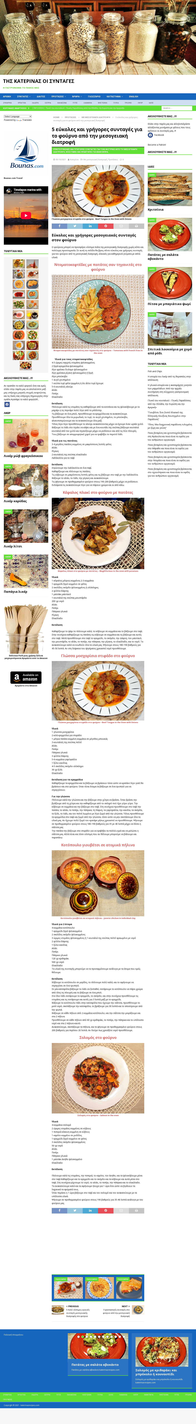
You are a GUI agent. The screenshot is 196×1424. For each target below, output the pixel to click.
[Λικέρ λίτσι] (26, 526)
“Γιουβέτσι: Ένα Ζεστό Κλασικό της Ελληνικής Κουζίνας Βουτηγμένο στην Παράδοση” (167, 416)
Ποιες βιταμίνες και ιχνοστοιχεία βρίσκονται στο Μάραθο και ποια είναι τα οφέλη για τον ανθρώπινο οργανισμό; (170, 448)
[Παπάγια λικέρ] (26, 571)
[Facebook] (7, 404)
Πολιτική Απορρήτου (13, 1334)
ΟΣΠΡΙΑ (48, 103)
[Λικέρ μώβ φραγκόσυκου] (26, 435)
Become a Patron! (157, 144)
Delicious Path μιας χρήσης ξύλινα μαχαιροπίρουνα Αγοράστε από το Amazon (26, 657)
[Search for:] (177, 108)
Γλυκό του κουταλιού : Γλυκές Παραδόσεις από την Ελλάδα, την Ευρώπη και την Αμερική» (169, 404)
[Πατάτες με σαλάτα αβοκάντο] (170, 234)
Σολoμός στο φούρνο (98, 1037)
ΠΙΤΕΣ (75, 103)
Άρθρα (76, 96)
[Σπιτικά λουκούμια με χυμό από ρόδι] (170, 329)
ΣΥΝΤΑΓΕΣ (22, 96)
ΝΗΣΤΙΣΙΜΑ (102, 103)
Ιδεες (151, 166)
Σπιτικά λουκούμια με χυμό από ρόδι (170, 351)
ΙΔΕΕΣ (151, 103)
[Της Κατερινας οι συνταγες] (98, 73)
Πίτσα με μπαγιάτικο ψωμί (169, 304)
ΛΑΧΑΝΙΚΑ (88, 103)
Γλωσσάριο (94, 96)
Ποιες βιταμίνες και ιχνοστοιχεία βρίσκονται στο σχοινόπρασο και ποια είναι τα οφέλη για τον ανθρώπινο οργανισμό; (170, 472)
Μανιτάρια (148, 1395)
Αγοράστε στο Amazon (26, 685)
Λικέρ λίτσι (13, 546)
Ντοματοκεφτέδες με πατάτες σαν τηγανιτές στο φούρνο (98, 267)
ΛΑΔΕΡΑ (35, 103)
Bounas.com (10, 178)
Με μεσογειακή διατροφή (95, 159)
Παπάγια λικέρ (15, 592)
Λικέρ (140, 103)
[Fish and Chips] (19, 264)
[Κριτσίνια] (170, 189)
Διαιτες (41, 96)
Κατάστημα (114, 96)
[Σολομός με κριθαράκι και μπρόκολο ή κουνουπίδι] (162, 1352)
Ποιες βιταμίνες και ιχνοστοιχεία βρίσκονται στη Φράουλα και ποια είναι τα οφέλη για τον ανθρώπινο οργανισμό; (170, 436)
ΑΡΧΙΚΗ (7, 96)
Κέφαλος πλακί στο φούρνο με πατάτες (98, 492)
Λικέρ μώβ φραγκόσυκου (23, 456)
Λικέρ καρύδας (15, 501)
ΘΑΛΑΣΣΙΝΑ (62, 103)
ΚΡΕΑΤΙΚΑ (22, 103)
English (133, 96)
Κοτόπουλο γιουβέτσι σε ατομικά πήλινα (98, 844)
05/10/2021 (61, 159)
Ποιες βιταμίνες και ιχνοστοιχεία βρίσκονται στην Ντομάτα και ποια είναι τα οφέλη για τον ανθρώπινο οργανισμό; (170, 460)
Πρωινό (128, 103)
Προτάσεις (57, 96)
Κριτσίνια (156, 209)
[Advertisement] (98, 1245)
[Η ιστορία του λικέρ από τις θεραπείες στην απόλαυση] (32, 264)
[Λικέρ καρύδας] (26, 481)
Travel (19, 178)
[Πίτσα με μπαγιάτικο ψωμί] (170, 283)
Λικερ (7, 413)
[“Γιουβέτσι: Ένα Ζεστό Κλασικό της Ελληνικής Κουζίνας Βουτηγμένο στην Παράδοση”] (99, 1288)
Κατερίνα (74, 159)
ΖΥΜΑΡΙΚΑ (7, 103)
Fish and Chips (155, 371)
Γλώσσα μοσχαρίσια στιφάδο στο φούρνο (98, 655)
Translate (27, 119)
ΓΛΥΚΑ (116, 103)
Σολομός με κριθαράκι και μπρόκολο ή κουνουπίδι (156, 1372)
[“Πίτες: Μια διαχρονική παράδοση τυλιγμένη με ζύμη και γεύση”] (130, 1288)
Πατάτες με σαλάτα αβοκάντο (163, 257)
